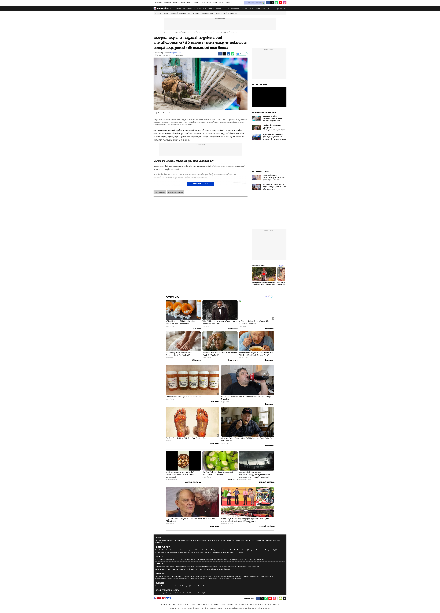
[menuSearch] (285, 9)
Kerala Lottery (221, 13)
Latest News (180, 8)
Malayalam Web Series (256, 550)
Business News (160, 586)
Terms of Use (184, 604)
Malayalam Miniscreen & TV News (208, 552)
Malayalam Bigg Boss (272, 550)
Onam (166, 13)
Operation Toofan (208, 13)
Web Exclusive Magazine (199, 579)
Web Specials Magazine (217, 579)
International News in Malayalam (252, 540)
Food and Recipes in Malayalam (206, 566)
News (189, 8)
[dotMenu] (269, 8)
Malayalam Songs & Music (187, 552)
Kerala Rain (182, 13)
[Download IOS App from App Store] (284, 598)
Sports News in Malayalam (164, 559)
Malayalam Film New (162, 550)
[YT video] (280, 2)
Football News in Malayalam (203, 559)
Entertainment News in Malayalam (181, 550)
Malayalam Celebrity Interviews (232, 552)
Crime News (236, 540)
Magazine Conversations (251, 576)
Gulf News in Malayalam (273, 540)
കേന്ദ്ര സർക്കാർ (159, 192)
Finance (206, 586)
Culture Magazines (267, 576)
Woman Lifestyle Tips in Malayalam (167, 569)
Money (244, 8)
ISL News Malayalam (221, 559)
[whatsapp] (276, 2)
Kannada (176, 2)
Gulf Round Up (192, 593)
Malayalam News (160, 540)
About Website (166, 604)
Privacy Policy (195, 604)
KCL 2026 (173, 13)
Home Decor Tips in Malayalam (248, 566)
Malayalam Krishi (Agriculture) (181, 576)
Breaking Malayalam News (176, 540)
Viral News (158, 543)
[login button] (278, 8)
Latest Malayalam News (194, 540)
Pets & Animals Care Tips (189, 569)
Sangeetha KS (175, 53)
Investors (275, 604)
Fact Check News (196, 586)
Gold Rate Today (233, 13)
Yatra (251, 8)
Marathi (221, 2)
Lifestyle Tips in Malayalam (185, 566)
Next (284, 13)
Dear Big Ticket (203, 593)
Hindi (215, 2)
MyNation (229, 2)
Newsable (167, 2)
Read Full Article (200, 184)
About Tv (176, 604)
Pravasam (235, 8)
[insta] (284, 2)
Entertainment (200, 8)
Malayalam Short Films (202, 550)
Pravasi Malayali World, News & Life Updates (170, 593)
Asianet (162, 597)
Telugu (196, 2)
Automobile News (172, 586)
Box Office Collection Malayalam (166, 552)
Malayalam (158, 2)
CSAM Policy (205, 604)
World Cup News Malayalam (254, 559)
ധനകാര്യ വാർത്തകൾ (175, 192)
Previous (281, 13)
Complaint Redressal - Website (222, 604)
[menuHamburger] (281, 8)
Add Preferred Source (253, 3)
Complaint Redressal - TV (243, 604)
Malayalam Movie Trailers (238, 550)
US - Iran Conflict (194, 13)
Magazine (220, 8)
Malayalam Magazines (162, 576)
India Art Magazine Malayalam (202, 576)
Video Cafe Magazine (233, 579)
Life (227, 8)
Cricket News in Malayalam (183, 559)
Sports (211, 8)
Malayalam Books (220, 576)
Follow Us (243, 54)
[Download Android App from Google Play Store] (280, 598)
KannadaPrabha (186, 2)
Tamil (203, 2)
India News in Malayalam (212, 540)
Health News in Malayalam (227, 566)
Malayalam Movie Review (219, 550)
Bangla (209, 2)
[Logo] (163, 8)
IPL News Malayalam (236, 559)
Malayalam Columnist (234, 576)
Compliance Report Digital (262, 604)
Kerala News (226, 540)
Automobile (260, 8)
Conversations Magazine (181, 579)
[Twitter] (272, 2)
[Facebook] (268, 2)
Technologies (184, 586)
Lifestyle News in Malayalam (164, 566)
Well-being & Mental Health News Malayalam (214, 569)
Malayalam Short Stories (163, 579)
